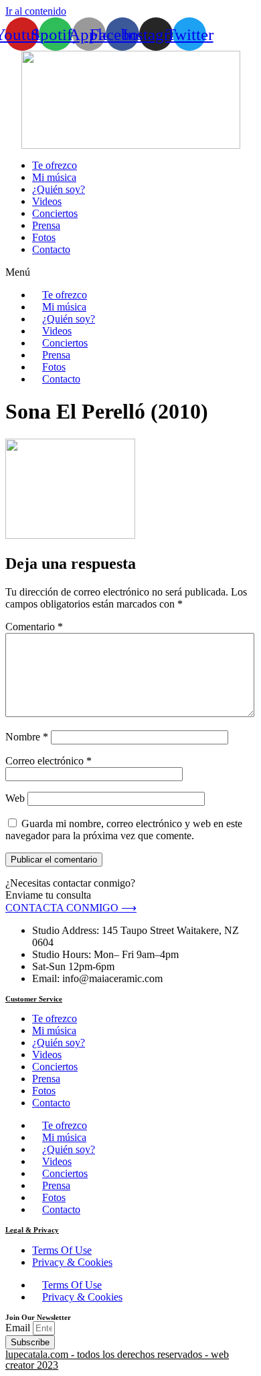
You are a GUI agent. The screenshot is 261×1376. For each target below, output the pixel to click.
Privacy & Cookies (72, 1262)
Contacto (51, 249)
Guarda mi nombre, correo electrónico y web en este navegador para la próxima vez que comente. (123, 829)
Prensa (46, 225)
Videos (47, 201)
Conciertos (55, 213)
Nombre (26, 736)
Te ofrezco (54, 165)
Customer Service (33, 999)
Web (15, 798)
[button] (130, 272)
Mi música (54, 177)
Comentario (34, 626)
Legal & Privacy (32, 1230)
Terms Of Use (62, 1250)
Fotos (44, 237)
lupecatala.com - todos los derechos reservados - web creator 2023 (117, 1360)
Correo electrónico (48, 760)
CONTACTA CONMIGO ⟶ (71, 907)
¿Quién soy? (58, 189)
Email (19, 1327)
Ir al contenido (35, 11)
